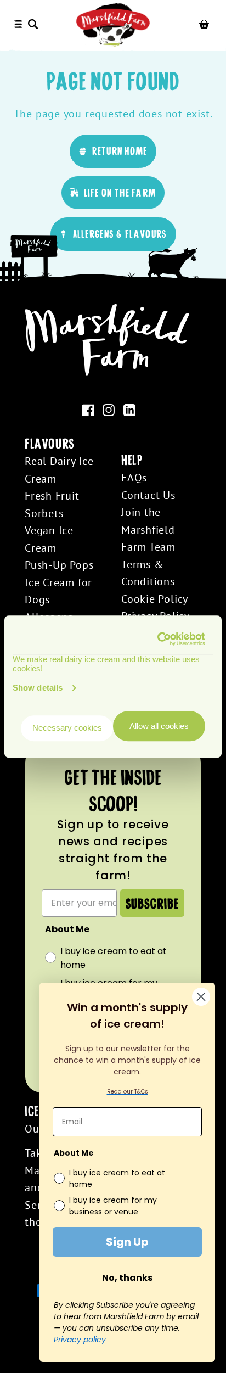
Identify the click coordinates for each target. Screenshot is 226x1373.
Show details (38, 687)
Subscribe (152, 902)
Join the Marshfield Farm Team (148, 529)
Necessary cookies (67, 728)
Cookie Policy (154, 599)
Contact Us (148, 495)
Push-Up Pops (59, 564)
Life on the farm (120, 192)
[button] (35, 24)
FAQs (134, 477)
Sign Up (127, 1241)
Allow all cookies (159, 726)
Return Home (119, 150)
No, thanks (127, 1277)
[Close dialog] (201, 996)
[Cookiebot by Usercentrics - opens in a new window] (158, 639)
